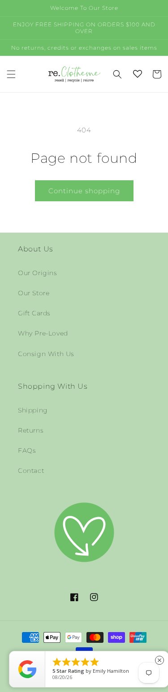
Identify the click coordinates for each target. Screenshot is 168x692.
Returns (30, 430)
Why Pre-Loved (43, 333)
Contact (31, 471)
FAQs (27, 450)
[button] (11, 74)
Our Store (33, 293)
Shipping (33, 410)
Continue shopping (84, 191)
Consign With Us (46, 354)
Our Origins (37, 273)
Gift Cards (34, 313)
